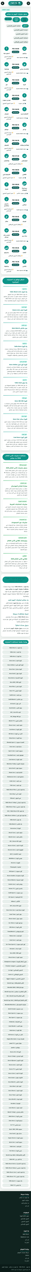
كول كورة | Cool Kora (15, 729)
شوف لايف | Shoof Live (15, 833)
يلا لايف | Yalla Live (15, 652)
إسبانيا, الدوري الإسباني (20, 38)
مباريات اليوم (25, 1200)
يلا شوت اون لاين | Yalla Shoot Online (15, 815)
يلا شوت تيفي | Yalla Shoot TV (15, 1176)
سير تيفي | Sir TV (15, 1125)
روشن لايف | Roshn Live (15, 884)
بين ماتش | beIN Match (15, 699)
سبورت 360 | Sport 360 (15, 1129)
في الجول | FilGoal (15, 798)
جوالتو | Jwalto (15, 1048)
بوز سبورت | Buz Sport (15, 1017)
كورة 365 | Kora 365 (15, 682)
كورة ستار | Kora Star (15, 669)
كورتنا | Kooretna (15, 828)
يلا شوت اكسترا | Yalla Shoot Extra (15, 1164)
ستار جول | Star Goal (15, 1133)
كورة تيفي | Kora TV (15, 691)
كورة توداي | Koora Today (15, 1056)
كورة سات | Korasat (15, 949)
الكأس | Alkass (15, 901)
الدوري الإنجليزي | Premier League (15, 966)
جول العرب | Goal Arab (15, 708)
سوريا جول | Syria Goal (15, 768)
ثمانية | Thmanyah (15, 867)
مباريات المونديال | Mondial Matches (15, 1005)
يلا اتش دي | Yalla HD (15, 1159)
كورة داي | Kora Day (15, 794)
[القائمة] (28, 3)
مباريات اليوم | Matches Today (15, 764)
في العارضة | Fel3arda (15, 1022)
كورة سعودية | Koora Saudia (15, 876)
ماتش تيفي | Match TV (15, 721)
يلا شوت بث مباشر (24, 1197)
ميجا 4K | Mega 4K (15, 716)
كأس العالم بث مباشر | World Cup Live (15, 992)
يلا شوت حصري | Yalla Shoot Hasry (15, 1168)
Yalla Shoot (26, 1234)
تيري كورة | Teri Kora (15, 1151)
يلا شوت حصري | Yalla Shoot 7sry (15, 807)
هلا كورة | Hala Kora (16, 1030)
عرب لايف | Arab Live (15, 781)
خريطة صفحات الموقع (23, 1252)
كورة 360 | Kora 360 (15, 953)
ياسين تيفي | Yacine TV (15, 888)
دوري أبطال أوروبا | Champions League (15, 962)
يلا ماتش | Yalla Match (15, 824)
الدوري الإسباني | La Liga (15, 970)
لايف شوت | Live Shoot (15, 1108)
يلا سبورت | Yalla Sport (15, 1181)
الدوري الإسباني (25, 1224)
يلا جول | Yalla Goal (15, 820)
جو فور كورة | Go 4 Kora (15, 923)
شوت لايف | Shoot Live (15, 725)
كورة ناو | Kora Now (15, 1086)
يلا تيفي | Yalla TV (15, 1185)
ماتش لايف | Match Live (15, 837)
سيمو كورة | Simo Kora (15, 1121)
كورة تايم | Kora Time (15, 1095)
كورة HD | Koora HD (15, 841)
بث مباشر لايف (25, 1203)
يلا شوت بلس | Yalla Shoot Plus (15, 790)
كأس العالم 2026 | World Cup (15, 983)
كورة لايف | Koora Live (15, 1065)
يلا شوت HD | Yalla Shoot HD (15, 811)
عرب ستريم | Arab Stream (15, 1009)
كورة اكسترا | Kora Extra (15, 678)
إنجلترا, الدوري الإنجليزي (13, 26)
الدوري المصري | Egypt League (15, 979)
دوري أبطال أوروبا (24, 1216)
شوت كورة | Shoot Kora (15, 957)
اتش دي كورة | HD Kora (15, 734)
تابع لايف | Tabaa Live (15, 936)
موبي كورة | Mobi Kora (15, 1116)
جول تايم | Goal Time (15, 914)
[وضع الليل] (2, 3)
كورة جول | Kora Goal (15, 673)
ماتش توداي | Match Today (15, 1112)
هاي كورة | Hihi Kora (15, 927)
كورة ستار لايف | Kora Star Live (15, 910)
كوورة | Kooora (15, 863)
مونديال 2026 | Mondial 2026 (15, 987)
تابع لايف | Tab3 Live (15, 1146)
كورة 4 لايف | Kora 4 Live (15, 1073)
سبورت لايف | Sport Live (16, 751)
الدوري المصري (25, 1221)
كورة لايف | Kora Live (15, 661)
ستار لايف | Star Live (16, 747)
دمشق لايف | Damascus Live (15, 777)
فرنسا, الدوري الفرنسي (20, 30)
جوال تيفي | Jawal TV (15, 1043)
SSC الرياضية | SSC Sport (16, 897)
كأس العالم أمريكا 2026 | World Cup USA (15, 1000)
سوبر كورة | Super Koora (15, 1138)
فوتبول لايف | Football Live (15, 755)
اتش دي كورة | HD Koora (15, 1035)
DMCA (27, 1255)
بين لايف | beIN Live (15, 695)
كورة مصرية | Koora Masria (15, 880)
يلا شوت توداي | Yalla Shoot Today (15, 802)
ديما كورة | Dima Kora (15, 738)
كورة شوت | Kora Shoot (15, 1091)
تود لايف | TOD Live (15, 785)
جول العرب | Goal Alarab (15, 1026)
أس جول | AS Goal (15, 704)
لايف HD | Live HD (15, 712)
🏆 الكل (25, 26)
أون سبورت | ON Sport (15, 871)
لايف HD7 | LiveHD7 (15, 854)
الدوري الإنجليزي (25, 1219)
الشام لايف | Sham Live (15, 772)
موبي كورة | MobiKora (15, 858)
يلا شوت (28, 1267)
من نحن (27, 1206)
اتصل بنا (27, 1242)
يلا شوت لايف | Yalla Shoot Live (16, 1172)
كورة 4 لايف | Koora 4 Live (15, 845)
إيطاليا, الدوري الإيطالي (20, 42)
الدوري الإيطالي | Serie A (15, 974)
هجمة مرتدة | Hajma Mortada (15, 1039)
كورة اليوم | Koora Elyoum (15, 1060)
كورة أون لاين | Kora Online (15, 665)
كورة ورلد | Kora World (15, 1099)
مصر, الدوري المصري (21, 34)
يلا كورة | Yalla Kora (15, 656)
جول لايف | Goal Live (15, 940)
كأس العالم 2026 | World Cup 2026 (15, 1155)
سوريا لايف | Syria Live (15, 1142)
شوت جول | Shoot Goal (15, 919)
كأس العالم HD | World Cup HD (15, 996)
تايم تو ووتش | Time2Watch (15, 931)
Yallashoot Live (24, 1237)
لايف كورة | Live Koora (15, 759)
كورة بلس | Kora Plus (15, 686)
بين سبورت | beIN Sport (16, 893)
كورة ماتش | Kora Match (15, 1082)
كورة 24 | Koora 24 (15, 1052)
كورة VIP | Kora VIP (15, 906)
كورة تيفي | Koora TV (15, 1069)
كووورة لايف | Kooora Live (15, 850)
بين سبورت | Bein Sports (15, 1013)
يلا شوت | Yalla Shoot (15, 648)
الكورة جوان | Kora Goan (15, 1078)
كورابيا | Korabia (15, 1103)
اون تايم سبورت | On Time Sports (15, 944)
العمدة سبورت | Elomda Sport (15, 742)
